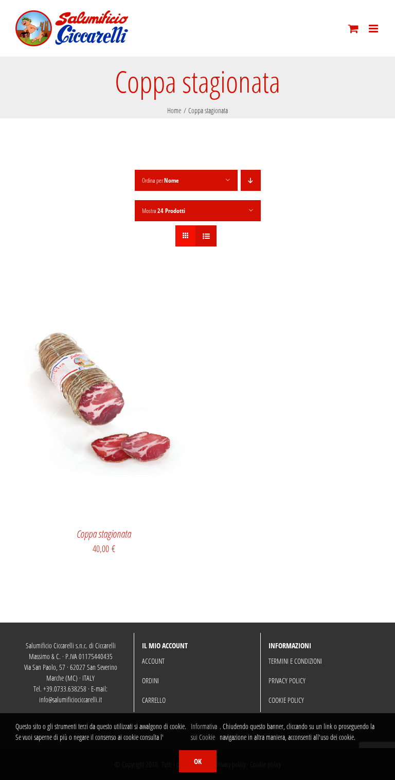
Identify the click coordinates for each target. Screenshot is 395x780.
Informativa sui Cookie (204, 731)
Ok (198, 761)
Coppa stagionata (104, 534)
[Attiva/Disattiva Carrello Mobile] (353, 28)
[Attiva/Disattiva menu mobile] (374, 28)
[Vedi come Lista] (206, 236)
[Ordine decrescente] (251, 180)
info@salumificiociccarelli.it (70, 699)
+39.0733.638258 (64, 689)
